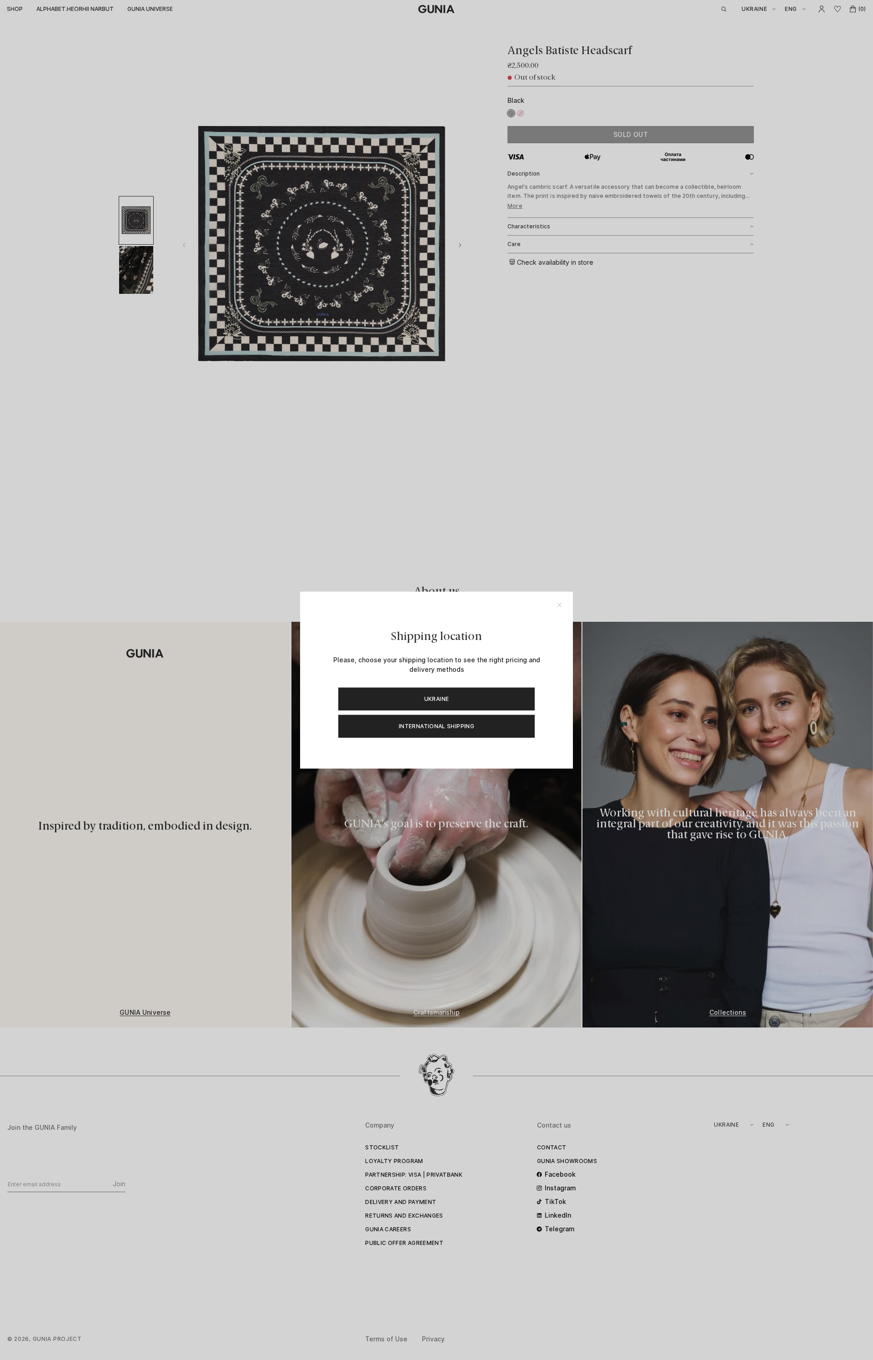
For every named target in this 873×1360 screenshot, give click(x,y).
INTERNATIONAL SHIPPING (436, 725)
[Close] (559, 605)
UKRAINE (436, 698)
